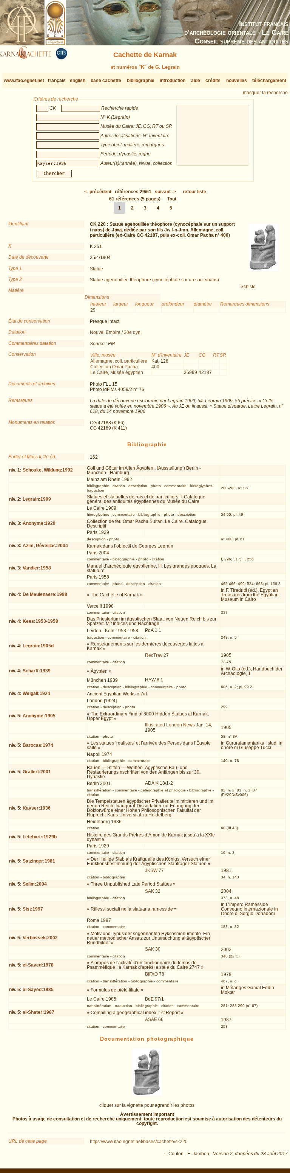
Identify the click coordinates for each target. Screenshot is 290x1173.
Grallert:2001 (37, 771)
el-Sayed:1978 (38, 965)
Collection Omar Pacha (114, 366)
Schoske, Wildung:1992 (48, 470)
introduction (172, 80)
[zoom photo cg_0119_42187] (146, 1095)
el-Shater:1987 (38, 1012)
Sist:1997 (33, 909)
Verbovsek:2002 (40, 937)
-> (165, 191)
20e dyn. (133, 332)
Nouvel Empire (105, 332)
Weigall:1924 (36, 693)
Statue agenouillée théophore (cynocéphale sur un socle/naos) (154, 279)
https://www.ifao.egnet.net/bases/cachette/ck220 (139, 1141)
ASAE (151, 1019)
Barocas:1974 (38, 745)
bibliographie (140, 80)
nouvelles (236, 80)
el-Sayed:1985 (38, 989)
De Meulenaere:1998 (45, 594)
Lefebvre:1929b (40, 836)
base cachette (106, 80)
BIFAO (151, 974)
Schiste (248, 286)
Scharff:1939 (37, 670)
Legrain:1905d (38, 646)
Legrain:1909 (37, 499)
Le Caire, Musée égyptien (116, 372)
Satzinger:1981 (39, 861)
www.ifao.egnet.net (24, 80)
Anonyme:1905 (39, 715)
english (77, 80)
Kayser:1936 (37, 808)
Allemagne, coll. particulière (118, 361)
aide (195, 80)
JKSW (151, 870)
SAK (149, 891)
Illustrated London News (170, 725)
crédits (213, 80)
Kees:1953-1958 (40, 621)
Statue (96, 269)
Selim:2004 (35, 884)
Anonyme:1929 (39, 523)
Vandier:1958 (37, 568)
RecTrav (153, 655)
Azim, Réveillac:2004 (45, 545)
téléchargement (269, 80)
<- (97, 191)
